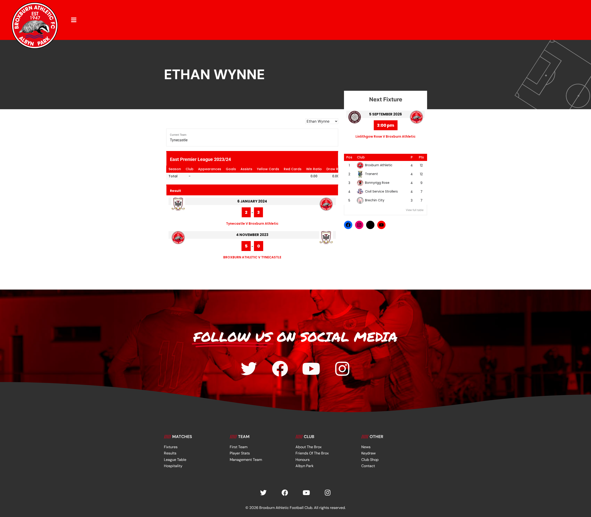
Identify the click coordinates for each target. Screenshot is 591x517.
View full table (414, 210)
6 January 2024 (252, 201)
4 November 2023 (252, 234)
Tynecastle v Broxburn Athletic (252, 223)
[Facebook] (348, 225)
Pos (349, 157)
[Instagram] (359, 225)
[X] (370, 225)
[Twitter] (249, 369)
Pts (421, 157)
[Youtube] (311, 369)
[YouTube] (381, 225)
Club (361, 157)
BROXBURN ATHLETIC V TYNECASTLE (252, 257)
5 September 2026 (385, 114)
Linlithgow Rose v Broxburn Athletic (386, 136)
